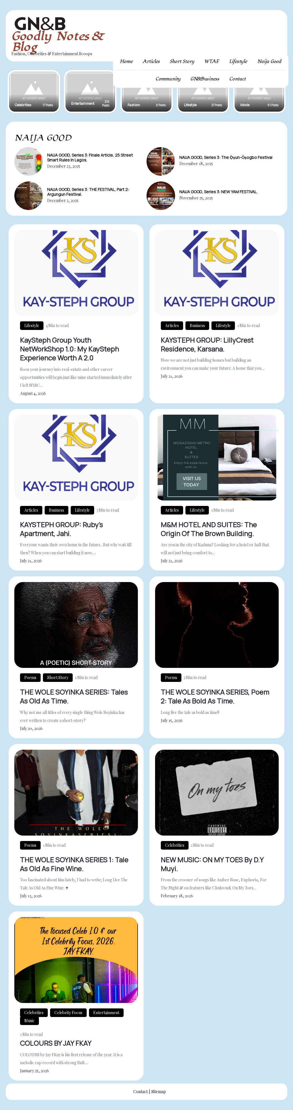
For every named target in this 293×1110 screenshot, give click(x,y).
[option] (34, 91)
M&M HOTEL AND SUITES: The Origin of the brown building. (209, 529)
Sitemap (158, 1091)
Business (197, 325)
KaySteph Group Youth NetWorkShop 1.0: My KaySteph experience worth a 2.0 (69, 348)
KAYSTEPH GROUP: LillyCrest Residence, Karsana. (207, 344)
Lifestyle (238, 61)
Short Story (182, 61)
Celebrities (174, 845)
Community (168, 79)
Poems (30, 677)
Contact (237, 79)
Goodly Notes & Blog (56, 41)
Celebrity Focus (68, 1012)
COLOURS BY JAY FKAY (56, 1043)
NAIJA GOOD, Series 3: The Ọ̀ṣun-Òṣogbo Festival (225, 157)
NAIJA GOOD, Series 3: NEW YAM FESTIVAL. (218, 191)
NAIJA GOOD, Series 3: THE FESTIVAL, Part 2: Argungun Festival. (88, 192)
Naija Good (269, 61)
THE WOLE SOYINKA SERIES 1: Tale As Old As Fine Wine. (74, 864)
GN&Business (205, 79)
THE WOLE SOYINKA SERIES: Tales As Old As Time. (74, 696)
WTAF (211, 61)
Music (29, 1020)
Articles (151, 61)
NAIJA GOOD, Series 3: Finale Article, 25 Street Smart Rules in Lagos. (90, 157)
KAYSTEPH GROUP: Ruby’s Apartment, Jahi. (61, 529)
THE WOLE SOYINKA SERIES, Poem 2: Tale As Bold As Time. (215, 696)
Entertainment (106, 1012)
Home (126, 61)
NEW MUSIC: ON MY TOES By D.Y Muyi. (212, 864)
